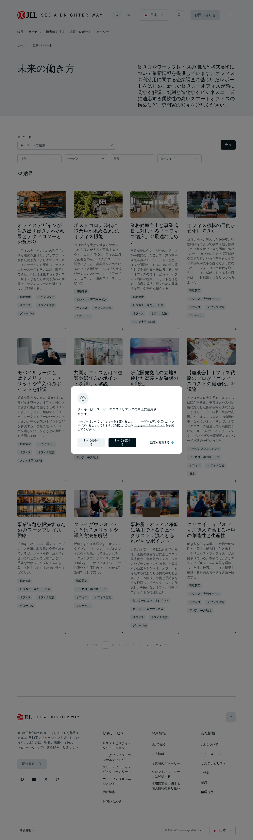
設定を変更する (162, 442)
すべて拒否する (91, 443)
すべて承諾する (122, 443)
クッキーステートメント (149, 426)
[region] (126, 420)
